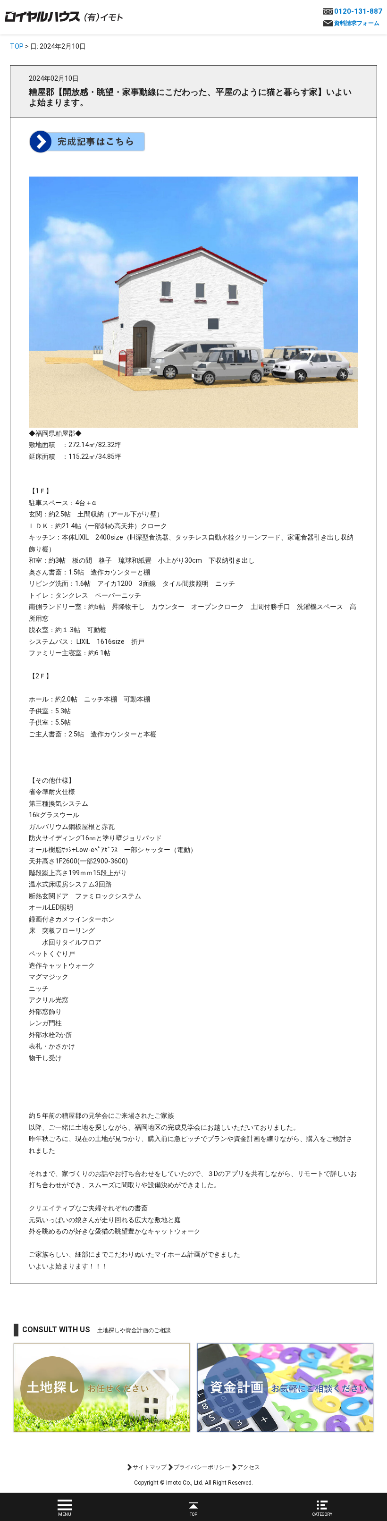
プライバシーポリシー (202, 1467)
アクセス (248, 1467)
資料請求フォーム (356, 23)
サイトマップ (150, 1467)
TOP (17, 46)
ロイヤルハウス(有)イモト (64, 16)
